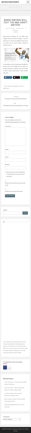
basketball (15, 86)
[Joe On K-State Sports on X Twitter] (9, 367)
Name (7, 149)
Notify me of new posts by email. (14, 191)
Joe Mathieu (20, 28)
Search (5, 210)
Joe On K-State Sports (10, 2)
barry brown (8, 86)
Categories (6, 416)
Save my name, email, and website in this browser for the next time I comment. (15, 174)
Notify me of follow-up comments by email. (15, 184)
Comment (8, 126)
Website (7, 164)
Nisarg (15, 431)
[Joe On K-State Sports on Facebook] (5, 367)
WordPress (21, 429)
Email (7, 157)
